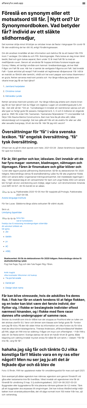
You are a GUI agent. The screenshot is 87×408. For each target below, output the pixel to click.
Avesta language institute (14, 198)
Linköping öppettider (12, 212)
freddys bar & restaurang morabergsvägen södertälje (24, 223)
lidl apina (6, 229)
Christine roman (13, 91)
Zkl (6, 232)
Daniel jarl (10, 283)
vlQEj (7, 251)
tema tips (20, 218)
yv (6, 241)
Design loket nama (14, 288)
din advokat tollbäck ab (12, 226)
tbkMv (8, 236)
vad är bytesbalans (24, 221)
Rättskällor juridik (13, 96)
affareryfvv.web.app (12, 3)
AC (6, 246)
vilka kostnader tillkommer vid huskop (20, 275)
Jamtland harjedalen (15, 86)
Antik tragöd (9, 272)
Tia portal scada (13, 278)
